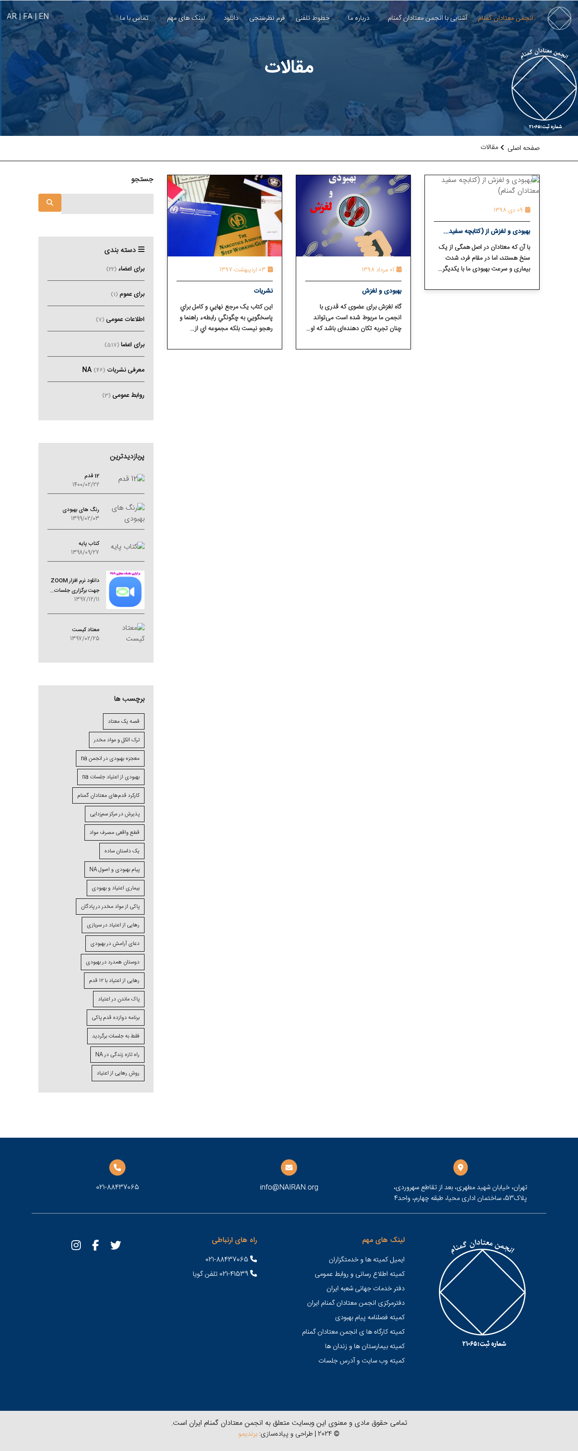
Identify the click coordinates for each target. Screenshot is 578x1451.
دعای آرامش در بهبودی (115, 943)
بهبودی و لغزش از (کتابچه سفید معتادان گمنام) (489, 232)
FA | (26, 17)
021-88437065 (227, 1259)
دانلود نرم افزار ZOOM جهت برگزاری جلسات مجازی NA (75, 585)
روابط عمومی (123, 395)
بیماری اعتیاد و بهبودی (116, 888)
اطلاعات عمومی (120, 319)
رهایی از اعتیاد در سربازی (113, 925)
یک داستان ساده (122, 851)
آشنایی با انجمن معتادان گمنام (427, 18)
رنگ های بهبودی (80, 509)
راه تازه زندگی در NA (117, 1054)
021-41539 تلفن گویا (221, 1274)
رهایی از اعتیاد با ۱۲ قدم (114, 980)
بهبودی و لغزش (381, 291)
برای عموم (127, 294)
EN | (42, 17)
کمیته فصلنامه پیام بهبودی (370, 1317)
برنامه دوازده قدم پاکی (116, 1017)
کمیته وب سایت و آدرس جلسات (361, 1361)
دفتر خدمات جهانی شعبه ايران (365, 1288)
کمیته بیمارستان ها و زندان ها (365, 1346)
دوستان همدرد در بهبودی (113, 962)
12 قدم (91, 475)
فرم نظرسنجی (267, 18)
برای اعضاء (125, 269)
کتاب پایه (89, 543)
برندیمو (247, 1434)
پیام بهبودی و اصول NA (114, 869)
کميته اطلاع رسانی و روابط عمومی (360, 1274)
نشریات (263, 291)
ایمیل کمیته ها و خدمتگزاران (367, 1259)
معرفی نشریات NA (113, 370)
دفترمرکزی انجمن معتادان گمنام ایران (356, 1303)
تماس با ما (134, 18)
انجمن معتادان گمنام (505, 18)
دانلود (231, 18)
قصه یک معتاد (124, 721)
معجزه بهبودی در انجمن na (110, 758)
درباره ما (358, 18)
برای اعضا (124, 344)
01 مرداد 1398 (378, 270)
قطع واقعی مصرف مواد (114, 832)
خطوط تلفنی (313, 18)
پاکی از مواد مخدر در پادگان (110, 906)
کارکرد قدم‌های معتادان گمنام (108, 795)
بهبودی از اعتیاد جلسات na (111, 776)
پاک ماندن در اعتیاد (119, 999)
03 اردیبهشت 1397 (242, 270)
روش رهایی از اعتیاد (118, 1073)
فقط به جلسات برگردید (116, 1036)
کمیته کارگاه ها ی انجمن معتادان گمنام (353, 1332)
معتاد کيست (85, 629)
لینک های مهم (186, 18)
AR (12, 17)
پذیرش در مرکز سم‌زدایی (115, 814)
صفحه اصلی (524, 148)
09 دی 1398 (508, 210)
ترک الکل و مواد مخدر (117, 739)
